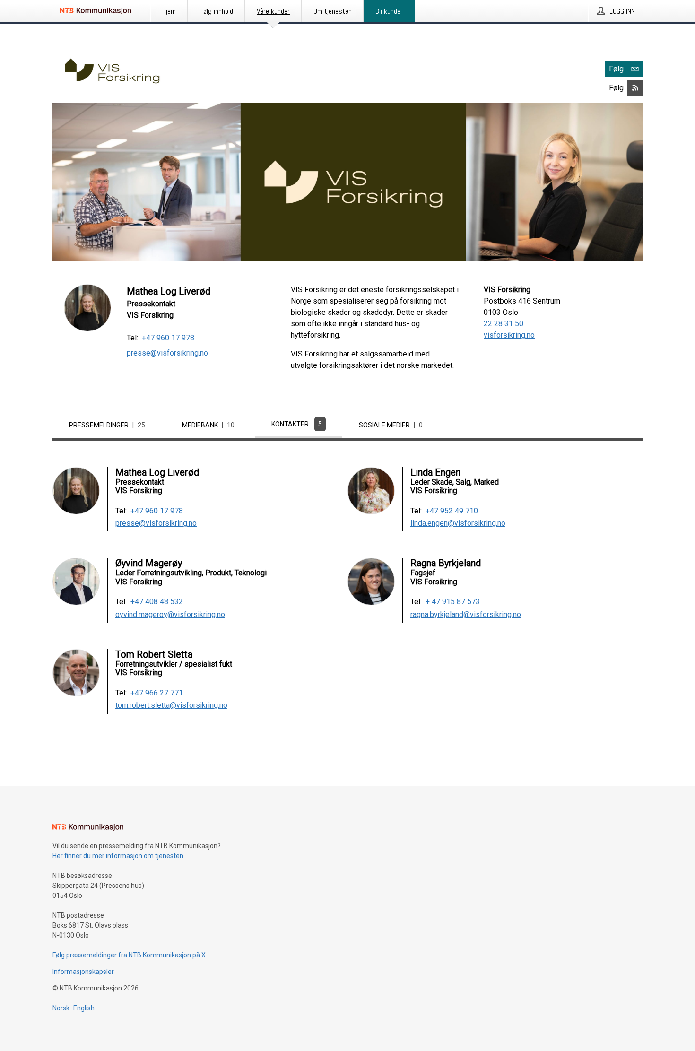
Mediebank (208, 425)
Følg (616, 68)
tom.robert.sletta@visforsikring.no (171, 705)
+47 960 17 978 (168, 337)
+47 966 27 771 (156, 693)
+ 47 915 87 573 (453, 602)
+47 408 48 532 (156, 602)
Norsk (61, 1008)
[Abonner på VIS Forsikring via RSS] (635, 88)
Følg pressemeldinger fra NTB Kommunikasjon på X (129, 955)
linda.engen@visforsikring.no (457, 523)
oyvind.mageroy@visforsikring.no (170, 614)
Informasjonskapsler (83, 971)
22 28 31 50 (503, 323)
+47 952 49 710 (452, 511)
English (84, 1008)
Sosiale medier (391, 425)
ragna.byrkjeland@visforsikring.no (465, 614)
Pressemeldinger (107, 425)
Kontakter (296, 424)
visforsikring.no (509, 334)
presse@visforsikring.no (167, 352)
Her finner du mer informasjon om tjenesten (117, 856)
